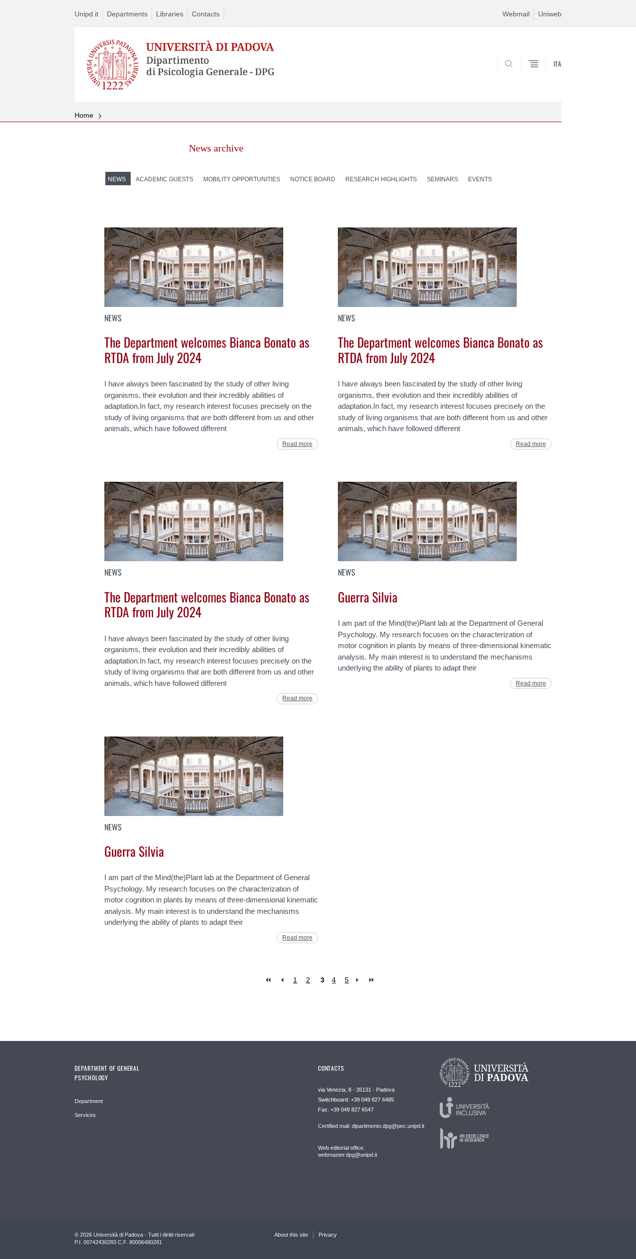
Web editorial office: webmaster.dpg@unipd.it (347, 1151)
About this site (291, 1235)
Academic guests (164, 179)
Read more (297, 444)
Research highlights (381, 179)
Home (84, 115)
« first (269, 980)
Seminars (442, 179)
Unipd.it (86, 14)
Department (89, 1101)
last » (372, 980)
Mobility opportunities (241, 179)
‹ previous (282, 980)
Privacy (327, 1235)
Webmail (516, 14)
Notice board (312, 179)
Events (480, 179)
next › (359, 980)
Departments (127, 14)
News (117, 179)
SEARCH (543, 77)
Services (85, 1115)
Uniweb (549, 14)
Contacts (206, 14)
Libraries (169, 14)
